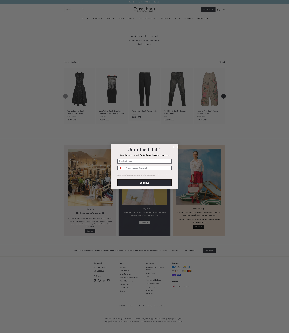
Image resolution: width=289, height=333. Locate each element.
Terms (154, 175)
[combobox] (121, 168)
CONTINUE (144, 183)
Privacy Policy (149, 175)
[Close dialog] (175, 147)
